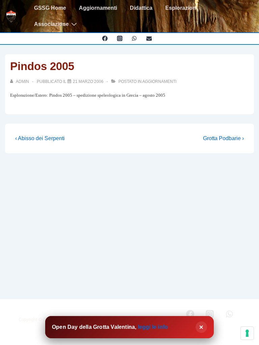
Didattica (141, 8)
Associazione (51, 24)
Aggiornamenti (98, 8)
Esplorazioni (181, 8)
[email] (149, 38)
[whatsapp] (134, 38)
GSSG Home (50, 8)
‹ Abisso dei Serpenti (40, 138)
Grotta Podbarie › (223, 138)
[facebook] (105, 38)
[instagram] (119, 38)
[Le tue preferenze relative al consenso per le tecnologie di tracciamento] (247, 333)
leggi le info (153, 327)
